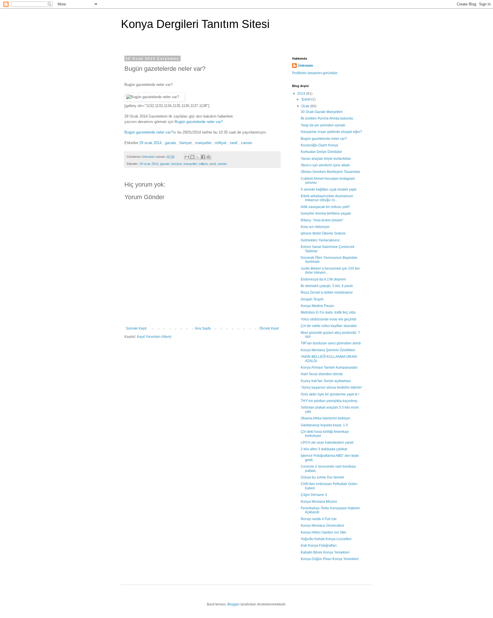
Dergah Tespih (312, 299)
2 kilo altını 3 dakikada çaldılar (324, 449)
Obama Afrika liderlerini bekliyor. (326, 418)
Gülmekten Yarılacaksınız (320, 240)
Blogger (233, 604)
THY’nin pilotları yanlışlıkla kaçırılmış (329, 401)
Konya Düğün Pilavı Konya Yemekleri (330, 559)
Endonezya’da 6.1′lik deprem (323, 279)
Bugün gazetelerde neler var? (199, 122)
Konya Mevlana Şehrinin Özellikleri (328, 350)
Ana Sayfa (203, 328)
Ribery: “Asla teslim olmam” (322, 220)
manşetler (190, 163)
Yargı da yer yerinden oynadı (323, 125)
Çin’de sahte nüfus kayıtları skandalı (329, 326)
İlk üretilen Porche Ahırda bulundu (327, 118)
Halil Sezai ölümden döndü (322, 374)
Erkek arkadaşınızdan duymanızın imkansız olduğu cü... (327, 198)
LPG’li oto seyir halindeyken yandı (327, 443)
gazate (164, 163)
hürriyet (176, 163)
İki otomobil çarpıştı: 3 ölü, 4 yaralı (327, 286)
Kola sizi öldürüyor (315, 227)
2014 (301, 94)
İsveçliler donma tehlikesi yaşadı (326, 213)
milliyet (203, 163)
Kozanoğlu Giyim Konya (319, 145)
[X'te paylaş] (198, 157)
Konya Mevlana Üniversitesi (322, 526)
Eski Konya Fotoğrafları (319, 546)
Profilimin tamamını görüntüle (315, 73)
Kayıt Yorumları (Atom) (154, 337)
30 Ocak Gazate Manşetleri (322, 112)
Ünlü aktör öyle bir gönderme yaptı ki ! (330, 394)
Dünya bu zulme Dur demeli (322, 477)
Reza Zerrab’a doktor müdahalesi (327, 292)
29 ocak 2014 (149, 163)
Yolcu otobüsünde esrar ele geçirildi (328, 319)
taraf (212, 163)
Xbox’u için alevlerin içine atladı (325, 165)
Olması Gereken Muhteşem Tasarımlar (330, 172)
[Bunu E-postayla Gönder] (187, 157)
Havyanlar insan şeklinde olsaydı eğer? (331, 132)
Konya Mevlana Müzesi (319, 502)
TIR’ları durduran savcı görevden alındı (331, 343)
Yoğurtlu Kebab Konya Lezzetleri (326, 539)
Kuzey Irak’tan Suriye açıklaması (326, 381)
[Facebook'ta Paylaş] (203, 157)
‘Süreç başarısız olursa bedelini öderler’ (331, 387)
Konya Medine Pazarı (317, 306)
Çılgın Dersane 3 (314, 495)
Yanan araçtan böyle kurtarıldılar (326, 159)
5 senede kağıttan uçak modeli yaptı (328, 189)
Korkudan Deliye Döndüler (321, 152)
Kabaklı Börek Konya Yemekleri (325, 552)
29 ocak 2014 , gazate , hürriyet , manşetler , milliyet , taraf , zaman (195, 143)
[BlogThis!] (192, 157)
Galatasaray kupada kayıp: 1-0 (324, 425)
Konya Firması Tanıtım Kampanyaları (329, 367)
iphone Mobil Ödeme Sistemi (323, 233)
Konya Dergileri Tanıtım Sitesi (195, 24)
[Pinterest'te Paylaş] (208, 157)
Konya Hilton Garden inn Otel (323, 532)
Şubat (306, 99)
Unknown (305, 66)
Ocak (305, 106)
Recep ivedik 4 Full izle (319, 519)
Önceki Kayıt (269, 328)
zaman (222, 163)
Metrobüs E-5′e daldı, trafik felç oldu (328, 312)
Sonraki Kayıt (136, 328)
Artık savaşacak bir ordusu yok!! (325, 207)
